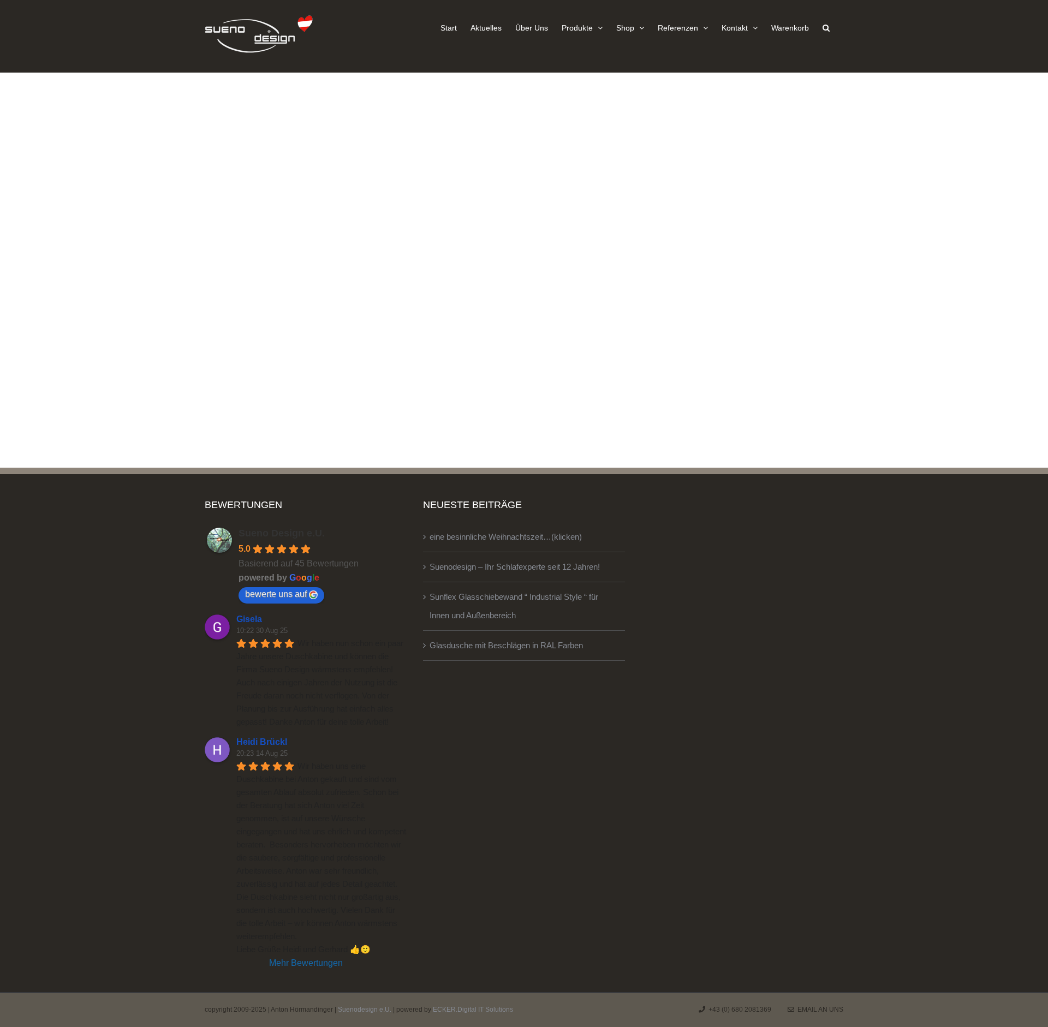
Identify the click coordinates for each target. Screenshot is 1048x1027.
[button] (826, 27)
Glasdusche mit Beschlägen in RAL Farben (506, 645)
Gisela (249, 619)
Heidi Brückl (261, 742)
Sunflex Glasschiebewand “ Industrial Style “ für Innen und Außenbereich (514, 606)
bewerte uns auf (276, 594)
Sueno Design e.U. (282, 533)
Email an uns (818, 1009)
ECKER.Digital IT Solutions (473, 1009)
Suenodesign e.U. (364, 1009)
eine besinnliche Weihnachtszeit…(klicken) (506, 536)
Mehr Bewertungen (306, 963)
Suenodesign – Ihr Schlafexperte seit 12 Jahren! (515, 566)
